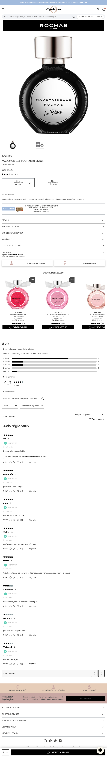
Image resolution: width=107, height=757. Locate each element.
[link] (98, 9)
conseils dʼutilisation (12, 233)
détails (5, 220)
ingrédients (7, 239)
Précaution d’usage (12, 245)
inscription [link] (85, 698)
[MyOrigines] (53, 9)
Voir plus (80, 199)
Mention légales (10, 733)
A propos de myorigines (14, 720)
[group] (53, 84)
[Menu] (3, 9)
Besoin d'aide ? (9, 727)
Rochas (7, 156)
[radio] (18, 182)
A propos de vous (11, 707)
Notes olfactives (10, 226)
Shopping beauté (10, 714)
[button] (100, 750)
